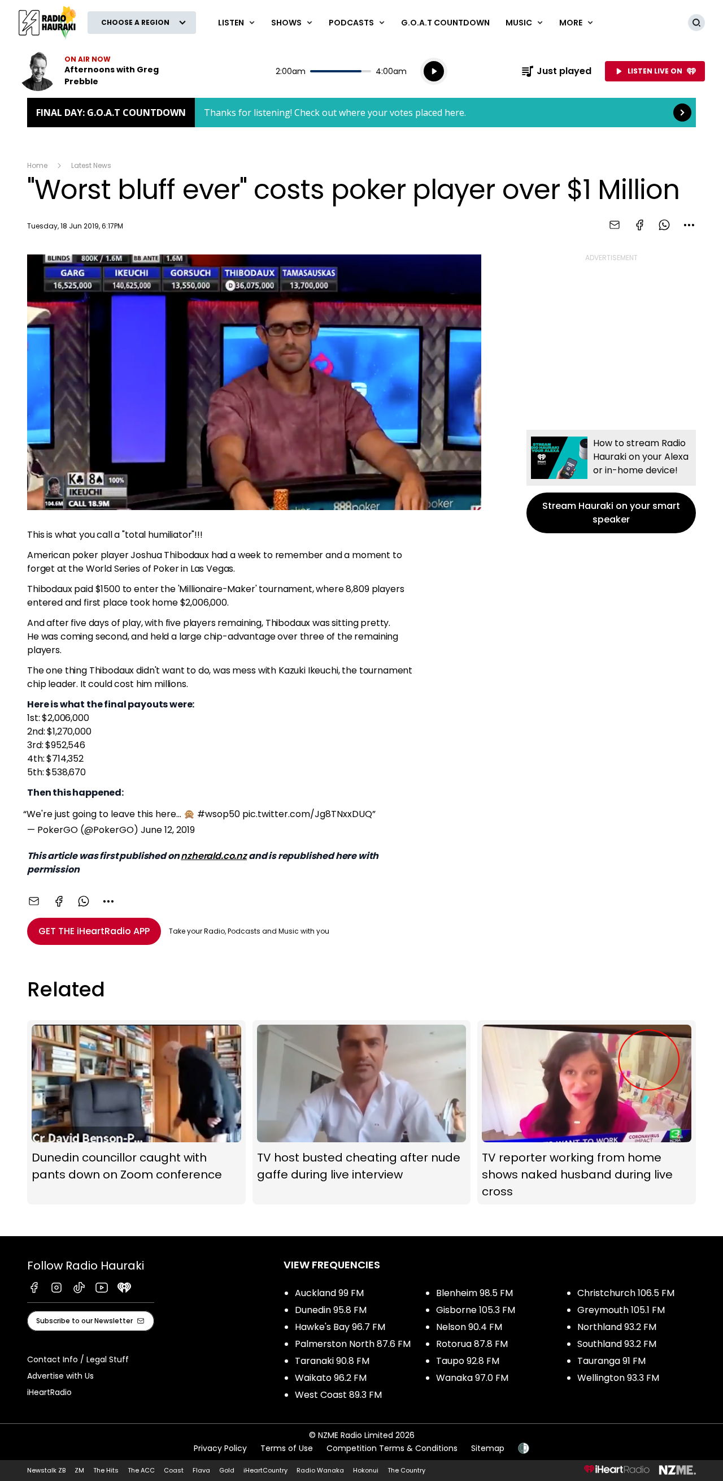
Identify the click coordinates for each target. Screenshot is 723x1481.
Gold (226, 1470)
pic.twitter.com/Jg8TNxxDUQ (307, 814)
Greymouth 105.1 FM (621, 1309)
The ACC (141, 1470)
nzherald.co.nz (214, 855)
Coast (174, 1470)
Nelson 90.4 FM (469, 1326)
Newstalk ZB (46, 1470)
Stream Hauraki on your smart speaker (611, 481)
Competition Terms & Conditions (392, 1448)
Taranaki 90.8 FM (332, 1360)
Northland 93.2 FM (616, 1326)
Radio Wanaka (320, 1470)
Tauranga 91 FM (611, 1360)
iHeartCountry (265, 1470)
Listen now (90, 71)
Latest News (91, 165)
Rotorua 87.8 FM (472, 1343)
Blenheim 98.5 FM (474, 1292)
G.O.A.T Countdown (445, 22)
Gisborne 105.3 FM (475, 1309)
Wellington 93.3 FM (618, 1377)
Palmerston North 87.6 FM (353, 1343)
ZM (79, 1470)
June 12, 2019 (168, 829)
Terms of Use (286, 1448)
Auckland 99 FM (329, 1292)
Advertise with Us (60, 1375)
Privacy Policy (220, 1448)
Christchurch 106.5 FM (625, 1292)
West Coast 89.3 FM (338, 1394)
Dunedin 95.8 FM (331, 1309)
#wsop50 (218, 814)
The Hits (106, 1470)
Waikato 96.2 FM (331, 1377)
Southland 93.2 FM (616, 1343)
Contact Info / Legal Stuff (78, 1359)
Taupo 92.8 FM (467, 1360)
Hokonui (365, 1470)
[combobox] (689, 225)
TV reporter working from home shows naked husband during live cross (586, 1112)
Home (37, 165)
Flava (201, 1470)
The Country (406, 1470)
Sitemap (487, 1448)
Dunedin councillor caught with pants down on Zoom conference (136, 1112)
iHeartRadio (49, 1392)
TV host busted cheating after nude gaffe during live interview (361, 1112)
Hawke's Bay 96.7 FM (340, 1326)
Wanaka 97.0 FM (472, 1377)
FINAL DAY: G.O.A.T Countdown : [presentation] (361, 112)
